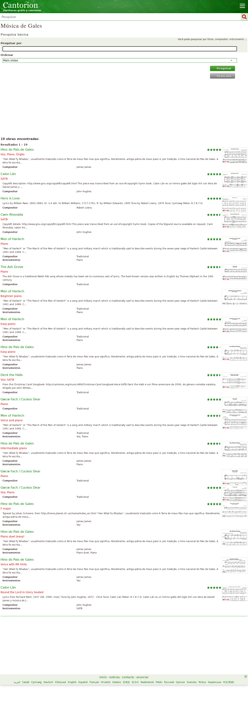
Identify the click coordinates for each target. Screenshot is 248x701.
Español (83, 682)
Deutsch (48, 682)
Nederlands (147, 682)
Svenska (191, 682)
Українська (214, 682)
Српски (180, 682)
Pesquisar (224, 68)
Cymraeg (36, 682)
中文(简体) (228, 682)
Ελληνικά (60, 682)
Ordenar (7, 55)
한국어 (135, 682)
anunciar (142, 677)
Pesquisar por (11, 43)
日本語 (126, 682)
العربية (17, 682)
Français (94, 682)
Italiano (116, 682)
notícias (114, 677)
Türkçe (202, 682)
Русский (169, 682)
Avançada (224, 75)
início (103, 677)
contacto (128, 677)
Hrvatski (105, 682)
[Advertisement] (124, 109)
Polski (159, 682)
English (72, 682)
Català (25, 682)
